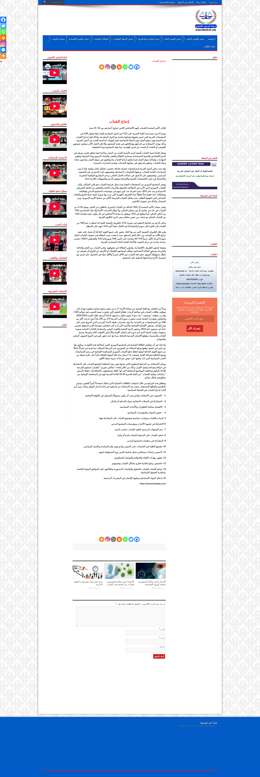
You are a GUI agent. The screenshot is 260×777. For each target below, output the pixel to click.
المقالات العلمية (101, 39)
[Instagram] (107, 67)
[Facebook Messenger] (3, 50)
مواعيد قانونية (59, 39)
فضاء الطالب (209, 46)
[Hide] (1, 62)
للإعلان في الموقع (185, 2)
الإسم (162, 629)
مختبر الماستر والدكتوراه (149, 39)
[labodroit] (206, 19)
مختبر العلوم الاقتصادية (79, 39)
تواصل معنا (201, 2)
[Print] (119, 67)
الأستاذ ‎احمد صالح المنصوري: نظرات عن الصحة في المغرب (120, 583)
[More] (101, 67)
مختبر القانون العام (173, 39)
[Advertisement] (110, 17)
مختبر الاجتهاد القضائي (123, 39)
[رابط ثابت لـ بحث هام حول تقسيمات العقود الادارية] (88, 570)
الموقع (162, 646)
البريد (163, 638)
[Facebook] (136, 67)
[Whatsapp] (125, 67)
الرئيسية (211, 39)
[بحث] (45, 2)
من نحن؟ (213, 2)
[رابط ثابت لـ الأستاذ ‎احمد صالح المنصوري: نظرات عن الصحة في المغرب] (119, 570)
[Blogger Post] (113, 67)
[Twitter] (131, 67)
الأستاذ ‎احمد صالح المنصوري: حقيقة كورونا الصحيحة (152, 583)
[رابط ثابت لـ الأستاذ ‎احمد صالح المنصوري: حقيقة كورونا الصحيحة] (151, 570)
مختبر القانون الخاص (195, 39)
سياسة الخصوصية (167, 2)
